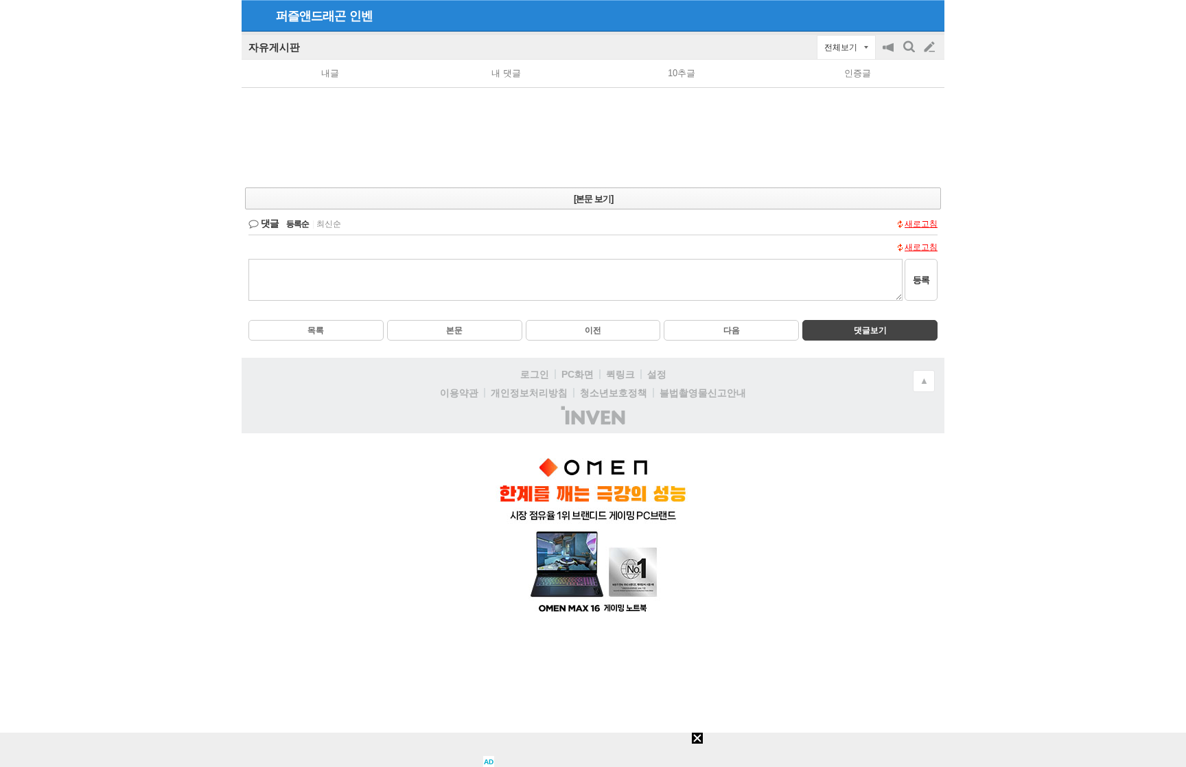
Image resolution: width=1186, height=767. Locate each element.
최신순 (328, 224)
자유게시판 (274, 47)
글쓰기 (931, 47)
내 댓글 (506, 73)
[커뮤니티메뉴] (256, 15)
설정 (656, 374)
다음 (731, 330)
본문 (454, 330)
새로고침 (921, 224)
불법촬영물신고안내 (703, 392)
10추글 (681, 73)
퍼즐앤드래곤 (311, 16)
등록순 (297, 224)
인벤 (361, 16)
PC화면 (577, 374)
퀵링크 (620, 374)
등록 (921, 280)
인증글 (857, 73)
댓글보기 (870, 330)
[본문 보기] (593, 199)
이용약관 (459, 392)
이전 (593, 330)
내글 (330, 73)
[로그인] (903, 15)
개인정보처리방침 (529, 392)
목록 (315, 330)
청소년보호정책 (613, 392)
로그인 (534, 374)
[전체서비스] (928, 15)
